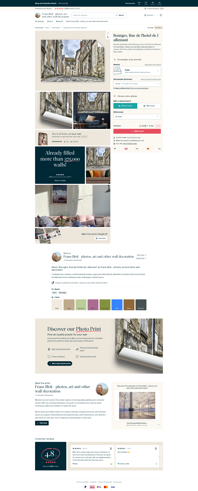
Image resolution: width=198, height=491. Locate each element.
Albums (50, 21)
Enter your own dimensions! (132, 88)
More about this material (153, 65)
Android (75, 141)
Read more (140, 258)
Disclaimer (93, 482)
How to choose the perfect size (151, 79)
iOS (67, 141)
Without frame (126, 106)
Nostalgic (62, 293)
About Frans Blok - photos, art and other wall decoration (87, 21)
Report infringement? (105, 482)
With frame (150, 106)
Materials (59, 21)
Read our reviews (60, 180)
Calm (54, 293)
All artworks (39, 21)
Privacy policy (117, 482)
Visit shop (141, 255)
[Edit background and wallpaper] (108, 37)
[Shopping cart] (161, 15)
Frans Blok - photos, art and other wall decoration (55, 15)
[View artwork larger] (108, 33)
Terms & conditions (83, 482)
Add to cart (139, 131)
